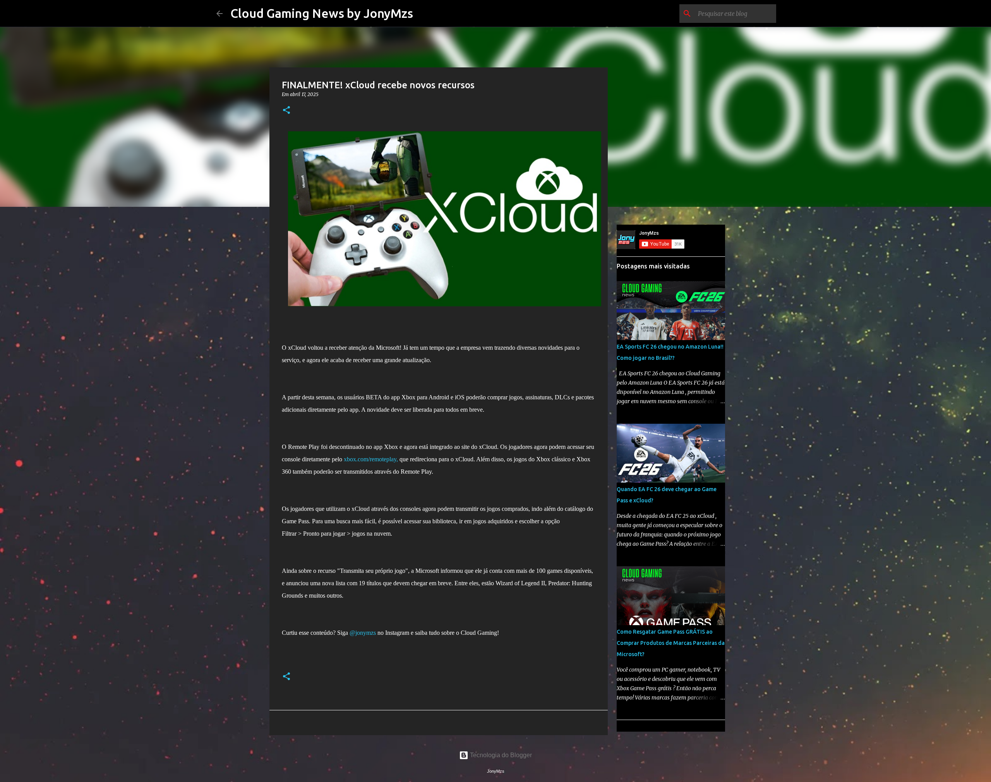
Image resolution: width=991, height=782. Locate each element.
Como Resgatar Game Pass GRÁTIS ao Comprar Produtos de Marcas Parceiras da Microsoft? (671, 643)
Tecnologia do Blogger (500, 755)
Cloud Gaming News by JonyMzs (321, 13)
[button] (286, 110)
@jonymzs (363, 632)
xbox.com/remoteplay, (371, 459)
